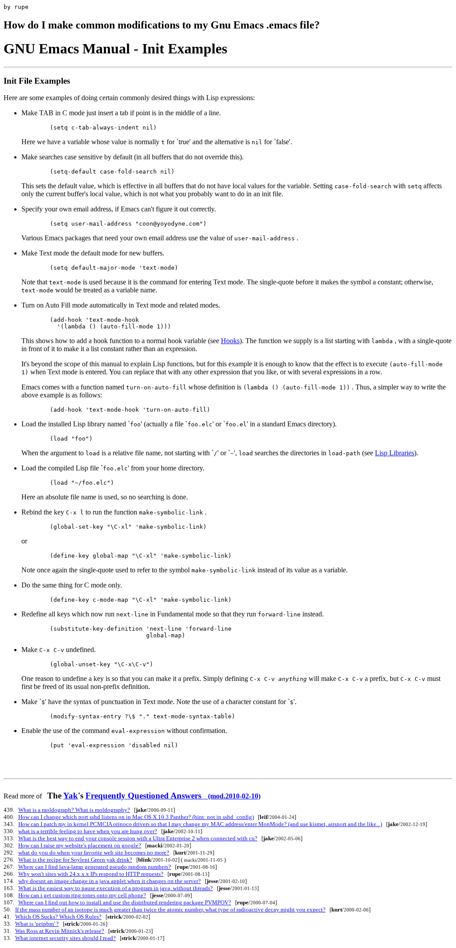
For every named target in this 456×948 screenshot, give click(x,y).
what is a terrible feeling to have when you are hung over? (87, 831)
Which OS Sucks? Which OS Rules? (58, 916)
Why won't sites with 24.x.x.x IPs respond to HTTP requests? (90, 874)
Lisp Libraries (394, 453)
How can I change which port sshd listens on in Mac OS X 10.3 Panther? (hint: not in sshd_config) (136, 817)
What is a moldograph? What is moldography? (74, 809)
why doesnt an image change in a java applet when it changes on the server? (109, 881)
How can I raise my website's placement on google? (79, 845)
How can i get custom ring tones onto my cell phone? (82, 895)
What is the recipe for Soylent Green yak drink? (75, 859)
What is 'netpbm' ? (37, 923)
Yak (70, 795)
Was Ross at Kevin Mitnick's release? (59, 931)
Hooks (230, 340)
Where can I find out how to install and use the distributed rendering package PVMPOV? (124, 902)
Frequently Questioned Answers (173, 795)
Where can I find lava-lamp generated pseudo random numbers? (94, 866)
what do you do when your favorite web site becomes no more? (93, 852)
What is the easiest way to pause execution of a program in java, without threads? (115, 888)
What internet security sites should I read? (65, 938)
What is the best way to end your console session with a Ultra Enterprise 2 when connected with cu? (137, 838)
